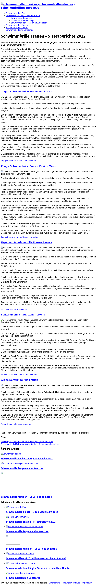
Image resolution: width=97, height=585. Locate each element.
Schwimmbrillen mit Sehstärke (23, 578)
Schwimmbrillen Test (15, 13)
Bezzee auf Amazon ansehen (14, 309)
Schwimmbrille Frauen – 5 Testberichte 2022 (30, 521)
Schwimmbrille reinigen (22, 18)
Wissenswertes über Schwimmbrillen (23, 15)
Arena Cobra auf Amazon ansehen (16, 424)
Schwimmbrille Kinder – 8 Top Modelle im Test (30, 444)
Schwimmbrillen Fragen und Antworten (29, 23)
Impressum (87, 583)
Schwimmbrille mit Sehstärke (19, 30)
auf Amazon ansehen (18, 161)
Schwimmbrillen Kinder (17, 27)
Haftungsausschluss (71, 583)
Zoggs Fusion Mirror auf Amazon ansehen (20, 237)
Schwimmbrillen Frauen (17, 25)
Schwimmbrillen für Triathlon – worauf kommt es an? (36, 558)
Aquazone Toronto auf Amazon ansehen (19, 375)
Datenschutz (54, 583)
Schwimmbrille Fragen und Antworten (27, 441)
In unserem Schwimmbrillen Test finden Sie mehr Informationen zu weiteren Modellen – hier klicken (45, 433)
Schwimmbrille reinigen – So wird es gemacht (26, 497)
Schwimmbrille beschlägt (22, 20)
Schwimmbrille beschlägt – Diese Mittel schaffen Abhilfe (38, 568)
